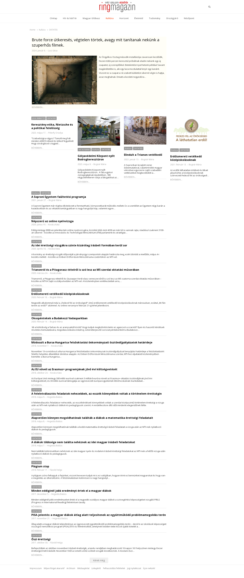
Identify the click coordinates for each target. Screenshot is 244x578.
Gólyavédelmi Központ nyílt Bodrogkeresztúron (96, 157)
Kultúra (110, 18)
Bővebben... (38, 107)
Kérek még (99, 560)
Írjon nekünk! (149, 568)
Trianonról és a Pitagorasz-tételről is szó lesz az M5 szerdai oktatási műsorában (85, 270)
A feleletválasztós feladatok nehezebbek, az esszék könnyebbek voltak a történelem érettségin (96, 393)
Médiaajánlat (83, 568)
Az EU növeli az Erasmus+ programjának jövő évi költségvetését (74, 369)
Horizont (124, 18)
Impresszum (36, 568)
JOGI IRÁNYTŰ (38, 118)
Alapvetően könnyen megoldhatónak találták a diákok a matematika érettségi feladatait (92, 418)
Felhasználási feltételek (114, 568)
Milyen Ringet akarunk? (54, 568)
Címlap (53, 18)
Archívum (71, 568)
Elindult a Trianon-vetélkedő (143, 155)
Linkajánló (96, 568)
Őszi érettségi (41, 539)
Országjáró (172, 18)
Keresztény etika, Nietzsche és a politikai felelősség (52, 126)
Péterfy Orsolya (55, 132)
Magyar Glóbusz (91, 18)
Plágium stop (40, 466)
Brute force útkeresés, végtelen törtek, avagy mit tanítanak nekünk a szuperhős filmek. (95, 42)
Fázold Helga (56, 469)
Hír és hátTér (70, 18)
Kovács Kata (53, 224)
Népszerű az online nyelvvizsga (52, 221)
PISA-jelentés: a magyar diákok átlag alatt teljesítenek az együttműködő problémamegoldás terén (98, 515)
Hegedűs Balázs (54, 397)
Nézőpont (189, 18)
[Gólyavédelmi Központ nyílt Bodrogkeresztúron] (99, 131)
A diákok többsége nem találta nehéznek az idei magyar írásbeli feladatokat (83, 442)
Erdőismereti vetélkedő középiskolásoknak (186, 158)
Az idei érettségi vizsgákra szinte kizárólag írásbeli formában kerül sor (79, 245)
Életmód (138, 18)
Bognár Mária (99, 164)
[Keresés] (209, 7)
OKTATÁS (51, 118)
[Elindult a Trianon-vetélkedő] (145, 130)
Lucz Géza (52, 50)
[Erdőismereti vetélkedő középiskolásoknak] (191, 131)
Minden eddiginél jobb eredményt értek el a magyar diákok (71, 491)
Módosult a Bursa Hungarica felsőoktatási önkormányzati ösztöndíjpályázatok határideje (91, 342)
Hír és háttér (84, 149)
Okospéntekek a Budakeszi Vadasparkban (59, 318)
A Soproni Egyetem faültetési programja (58, 197)
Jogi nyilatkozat (134, 568)
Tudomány (154, 18)
